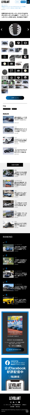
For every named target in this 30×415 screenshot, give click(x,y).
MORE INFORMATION (15, 350)
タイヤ (5, 5)
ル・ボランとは (7, 404)
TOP (2, 5)
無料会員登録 (23, 1)
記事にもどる (15, 98)
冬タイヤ (14, 109)
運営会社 (18, 406)
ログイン (17, 1)
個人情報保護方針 (16, 404)
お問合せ (24, 404)
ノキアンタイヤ (7, 109)
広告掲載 (12, 406)
